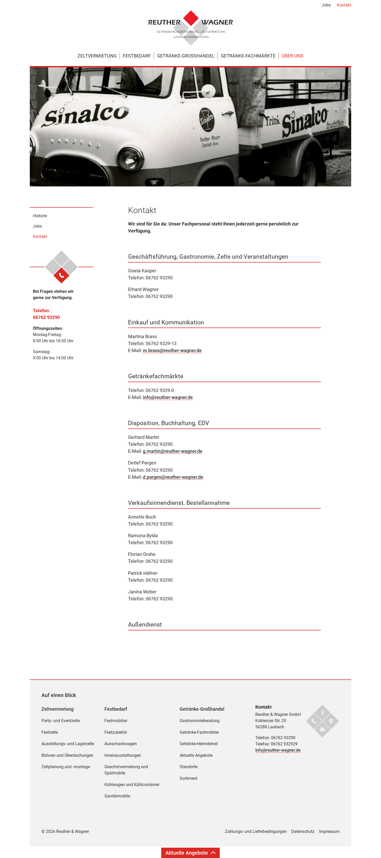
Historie (40, 215)
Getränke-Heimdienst (199, 743)
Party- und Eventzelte (60, 720)
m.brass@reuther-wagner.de (172, 350)
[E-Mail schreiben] (322, 729)
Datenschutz (302, 831)
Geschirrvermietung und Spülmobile (126, 769)
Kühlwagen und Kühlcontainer (131, 784)
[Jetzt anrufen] (61, 275)
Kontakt (344, 5)
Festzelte (49, 732)
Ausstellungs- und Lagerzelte (67, 743)
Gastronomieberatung (200, 720)
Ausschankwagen (120, 743)
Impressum (329, 831)
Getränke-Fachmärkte (248, 56)
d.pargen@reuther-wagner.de (173, 477)
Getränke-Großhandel (186, 56)
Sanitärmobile (117, 796)
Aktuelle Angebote (196, 755)
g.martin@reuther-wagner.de (172, 451)
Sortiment (188, 778)
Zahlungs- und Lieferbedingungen (256, 831)
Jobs (326, 5)
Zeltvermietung (97, 56)
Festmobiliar (115, 720)
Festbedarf (137, 56)
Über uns (293, 56)
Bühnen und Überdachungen (67, 755)
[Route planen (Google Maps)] (330, 720)
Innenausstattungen (122, 755)
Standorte (188, 766)
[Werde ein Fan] (322, 712)
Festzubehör (115, 732)
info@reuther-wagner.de (168, 397)
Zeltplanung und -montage (65, 766)
